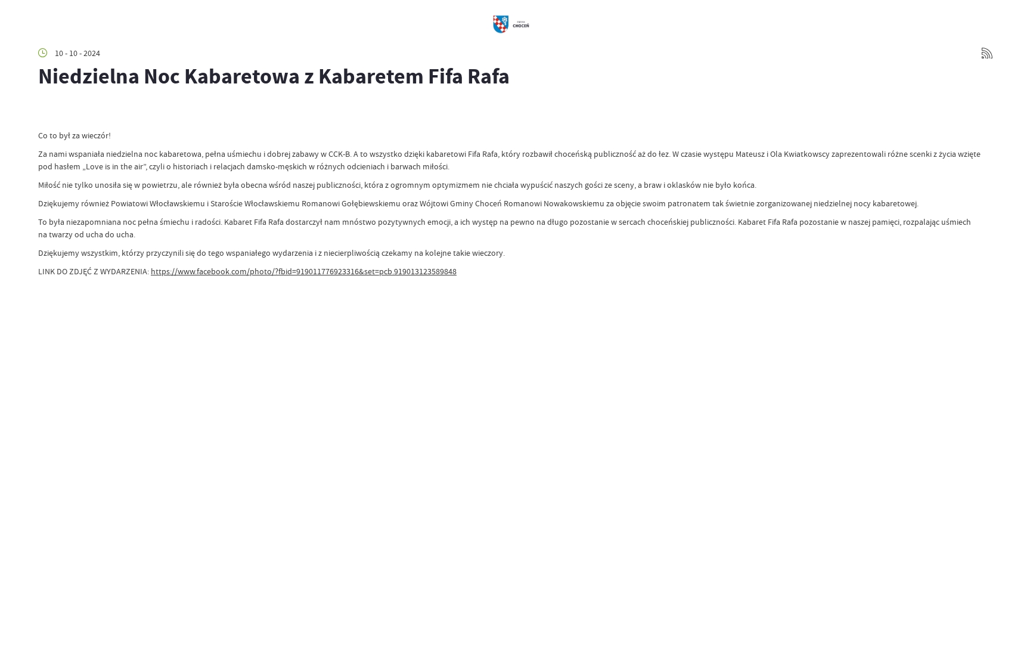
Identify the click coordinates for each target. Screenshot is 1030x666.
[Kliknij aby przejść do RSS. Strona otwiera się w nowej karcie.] (987, 53)
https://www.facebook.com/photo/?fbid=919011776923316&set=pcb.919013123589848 (304, 271)
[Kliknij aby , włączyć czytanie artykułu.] (47, 111)
